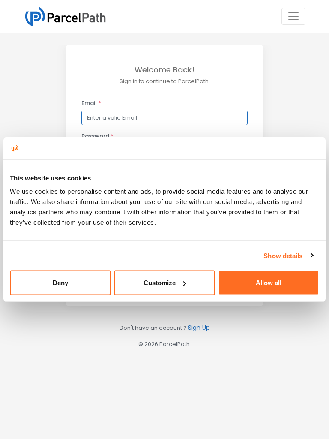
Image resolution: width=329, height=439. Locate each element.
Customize (160, 282)
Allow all (268, 282)
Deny (60, 282)
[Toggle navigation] (293, 16)
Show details (282, 255)
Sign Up (199, 327)
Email (91, 103)
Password (97, 136)
